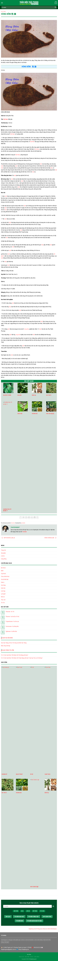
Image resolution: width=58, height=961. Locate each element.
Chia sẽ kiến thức (5, 576)
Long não (26, 329)
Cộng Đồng (3, 559)
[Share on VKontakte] (32, 517)
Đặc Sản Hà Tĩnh (47, 939)
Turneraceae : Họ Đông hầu (12, 626)
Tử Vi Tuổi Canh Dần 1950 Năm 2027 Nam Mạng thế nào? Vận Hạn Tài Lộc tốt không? (22, 658)
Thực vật (3, 599)
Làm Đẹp (3, 591)
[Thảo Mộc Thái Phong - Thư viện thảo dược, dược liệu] (29, 3)
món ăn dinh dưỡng (38, 939)
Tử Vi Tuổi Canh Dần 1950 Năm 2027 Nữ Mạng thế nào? (14, 655)
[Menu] (2, 3)
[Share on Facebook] (20, 517)
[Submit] (55, 7)
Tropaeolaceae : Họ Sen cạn (12, 621)
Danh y (2, 582)
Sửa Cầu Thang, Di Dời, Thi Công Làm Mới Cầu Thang (14, 643)
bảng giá (10, 939)
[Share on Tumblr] (37, 517)
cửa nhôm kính (44, 929)
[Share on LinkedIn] (34, 517)
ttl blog (33, 929)
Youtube (24, 531)
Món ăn (3, 596)
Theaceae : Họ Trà (10, 611)
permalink (23, 523)
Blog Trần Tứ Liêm (8, 650)
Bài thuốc (3, 568)
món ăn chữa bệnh (29, 939)
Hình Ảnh (3, 588)
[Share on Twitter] (23, 517)
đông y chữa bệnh (5, 942)
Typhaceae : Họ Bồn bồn (11, 631)
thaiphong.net (27, 929)
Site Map (29, 954)
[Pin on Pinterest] (29, 517)
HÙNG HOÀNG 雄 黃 (49, 537)
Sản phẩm (3, 553)
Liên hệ (2, 556)
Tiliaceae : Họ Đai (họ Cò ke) (12, 616)
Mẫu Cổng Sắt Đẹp (5, 645)
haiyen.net (51, 929)
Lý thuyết (3, 594)
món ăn (22, 939)
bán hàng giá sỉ (4, 939)
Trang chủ (3, 550)
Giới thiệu (3, 585)
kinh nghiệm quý (17, 939)
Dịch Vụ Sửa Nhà (7, 638)
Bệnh (2, 570)
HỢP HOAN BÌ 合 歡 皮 (9, 537)
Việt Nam (5, 119)
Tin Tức (3, 602)
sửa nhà (38, 929)
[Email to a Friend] (26, 517)
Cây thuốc (3, 11)
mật (41, 164)
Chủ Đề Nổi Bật (4, 579)
